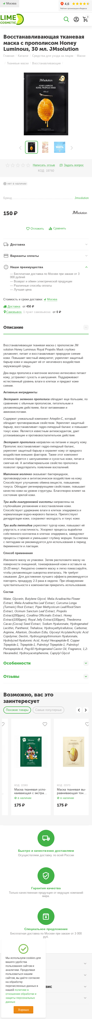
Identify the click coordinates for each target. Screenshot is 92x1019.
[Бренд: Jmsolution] (80, 212)
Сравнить (59, 228)
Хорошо (23, 1009)
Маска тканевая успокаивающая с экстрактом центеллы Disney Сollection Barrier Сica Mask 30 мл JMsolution (23, 791)
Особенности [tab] (17, 663)
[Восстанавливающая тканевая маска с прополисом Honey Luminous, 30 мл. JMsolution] (46, 104)
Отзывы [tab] (11, 676)
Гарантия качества (46, 888)
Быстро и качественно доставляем (46, 850)
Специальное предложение (46, 929)
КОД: (41, 170)
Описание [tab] (13, 327)
